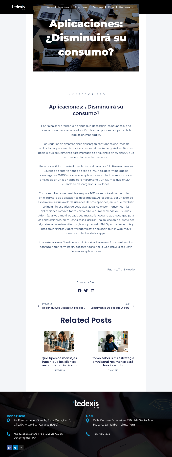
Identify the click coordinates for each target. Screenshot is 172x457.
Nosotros (63, 7)
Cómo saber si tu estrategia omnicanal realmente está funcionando (113, 361)
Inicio (50, 7)
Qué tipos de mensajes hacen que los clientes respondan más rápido (59, 361)
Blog (111, 7)
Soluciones (80, 7)
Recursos (124, 7)
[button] (79, 291)
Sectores (98, 7)
